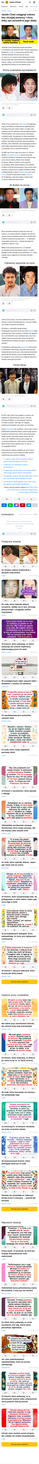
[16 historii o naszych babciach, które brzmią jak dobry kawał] (19, 956)
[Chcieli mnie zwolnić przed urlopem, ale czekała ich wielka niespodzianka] (19, 1418)
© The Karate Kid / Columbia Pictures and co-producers (16, 298)
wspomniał (10, 429)
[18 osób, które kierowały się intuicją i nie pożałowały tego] (19, 1077)
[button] (7, 499)
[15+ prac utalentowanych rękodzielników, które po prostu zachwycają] (19, 1344)
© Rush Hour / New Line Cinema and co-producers (15, 210)
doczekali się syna (13, 155)
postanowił (24, 347)
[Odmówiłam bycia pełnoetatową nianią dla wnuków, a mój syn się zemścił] (19, 1273)
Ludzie (3, 575)
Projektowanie (6, 1367)
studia (4, 174)
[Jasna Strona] (13, 2)
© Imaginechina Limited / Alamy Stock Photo (13, 300)
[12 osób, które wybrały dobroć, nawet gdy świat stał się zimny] (19, 847)
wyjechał (29, 174)
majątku (11, 52)
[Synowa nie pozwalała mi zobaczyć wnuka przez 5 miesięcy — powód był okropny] (19, 1180)
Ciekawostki (5, 686)
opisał (31, 331)
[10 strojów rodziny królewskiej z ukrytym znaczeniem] (19, 555)
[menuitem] (4, 6)
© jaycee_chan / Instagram (12, 104)
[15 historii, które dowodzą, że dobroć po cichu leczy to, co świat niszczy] (19, 1043)
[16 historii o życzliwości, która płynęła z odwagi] (19, 776)
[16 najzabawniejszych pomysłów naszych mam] (19, 700)
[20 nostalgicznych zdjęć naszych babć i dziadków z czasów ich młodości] (19, 666)
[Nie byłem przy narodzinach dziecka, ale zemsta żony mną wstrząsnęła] (19, 1008)
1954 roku (22, 124)
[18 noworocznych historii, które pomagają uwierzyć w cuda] (19, 1146)
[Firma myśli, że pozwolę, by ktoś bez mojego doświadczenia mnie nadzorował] (19, 1236)
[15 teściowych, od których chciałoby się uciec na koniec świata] (19, 1112)
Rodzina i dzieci (6, 11)
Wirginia (22, 172)
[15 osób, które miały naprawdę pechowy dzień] (19, 735)
